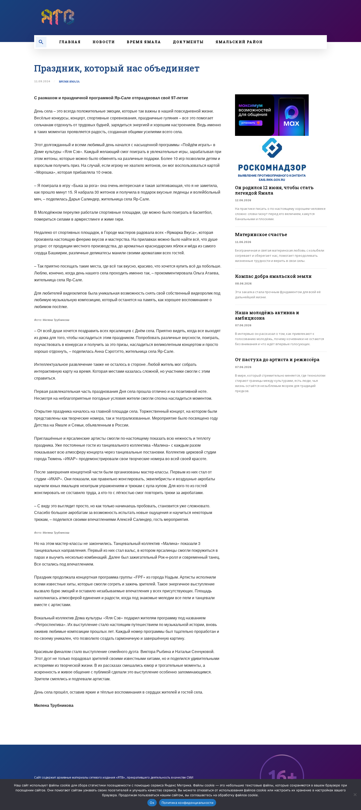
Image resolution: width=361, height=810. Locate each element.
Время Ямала (69, 81)
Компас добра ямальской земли (273, 276)
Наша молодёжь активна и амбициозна (267, 315)
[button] (41, 42)
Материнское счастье (261, 234)
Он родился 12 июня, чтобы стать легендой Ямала (274, 190)
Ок (152, 803)
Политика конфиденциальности (188, 803)
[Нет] (354, 794)
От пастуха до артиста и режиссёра (277, 359)
